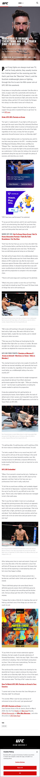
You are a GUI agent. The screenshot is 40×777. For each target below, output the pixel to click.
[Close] (37, 752)
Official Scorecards (8, 713)
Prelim (17, 711)
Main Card (25, 711)
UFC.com (7, 112)
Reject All (20, 767)
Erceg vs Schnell (8, 356)
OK (20, 773)
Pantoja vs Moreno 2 (25, 353)
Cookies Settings (20, 762)
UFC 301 (4, 726)
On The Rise (15, 239)
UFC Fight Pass (15, 716)
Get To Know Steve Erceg (22, 234)
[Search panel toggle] (37, 3)
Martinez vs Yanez (22, 356)
